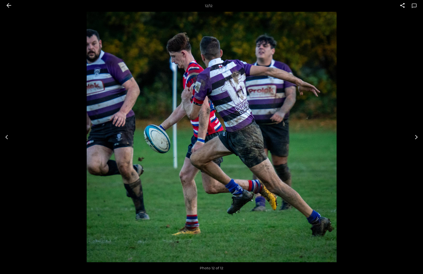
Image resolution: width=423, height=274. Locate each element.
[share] (402, 5)
